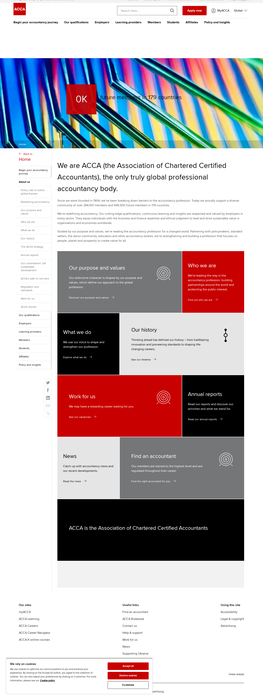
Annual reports (30, 255)
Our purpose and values (31, 212)
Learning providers (129, 22)
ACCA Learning (29, 619)
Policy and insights (217, 22)
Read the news (72, 481)
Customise (128, 685)
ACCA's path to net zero (35, 278)
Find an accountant (135, 612)
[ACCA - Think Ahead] (236, 674)
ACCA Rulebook (133, 619)
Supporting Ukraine (135, 654)
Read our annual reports (202, 419)
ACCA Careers (28, 626)
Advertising (228, 626)
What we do (28, 230)
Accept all (128, 666)
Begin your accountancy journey (35, 22)
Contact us (129, 626)
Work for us (27, 298)
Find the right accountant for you (150, 481)
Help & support (132, 633)
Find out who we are (200, 300)
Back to (25, 157)
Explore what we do (75, 357)
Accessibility (229, 612)
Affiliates (192, 22)
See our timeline (141, 359)
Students (173, 22)
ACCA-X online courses (34, 640)
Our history (27, 238)
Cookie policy (47, 680)
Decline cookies (128, 675)
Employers (102, 22)
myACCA (25, 612)
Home (22, 144)
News (126, 647)
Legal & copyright (232, 619)
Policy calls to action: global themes (33, 192)
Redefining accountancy (35, 202)
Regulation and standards (30, 288)
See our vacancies (80, 417)
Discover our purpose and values (89, 297)
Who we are (28, 222)
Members (154, 22)
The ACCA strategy (32, 246)
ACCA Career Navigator (34, 633)
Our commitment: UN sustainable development (33, 267)
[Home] (19, 14)
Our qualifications (76, 22)
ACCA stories (28, 307)
